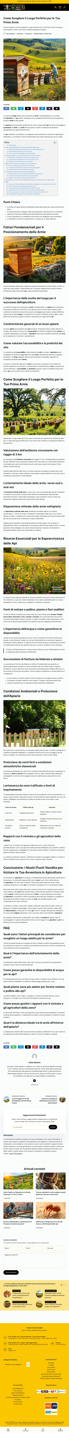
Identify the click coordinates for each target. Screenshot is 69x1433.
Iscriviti (52, 1127)
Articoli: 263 (34, 1084)
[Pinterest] (35, 108)
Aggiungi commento (12, 1255)
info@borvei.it (12, 1350)
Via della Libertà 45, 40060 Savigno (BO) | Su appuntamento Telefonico (28, 1344)
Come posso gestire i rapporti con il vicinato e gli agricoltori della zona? (28, 192)
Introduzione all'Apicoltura (42, 33)
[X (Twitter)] (28, 108)
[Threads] (57, 108)
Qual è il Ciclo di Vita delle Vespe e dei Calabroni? (53, 1305)
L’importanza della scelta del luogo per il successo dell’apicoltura (26, 149)
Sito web (50, 1248)
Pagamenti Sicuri (17, 1395)
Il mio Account (17, 1391)
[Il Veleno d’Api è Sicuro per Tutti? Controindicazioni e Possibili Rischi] (7, 1294)
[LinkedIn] (42, 108)
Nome (7, 1248)
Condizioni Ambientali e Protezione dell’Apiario (20, 171)
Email (28, 1248)
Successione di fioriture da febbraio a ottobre (21, 169)
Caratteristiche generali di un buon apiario (20, 151)
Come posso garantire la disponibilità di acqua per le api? (24, 188)
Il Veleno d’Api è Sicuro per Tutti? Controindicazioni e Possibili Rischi (21, 1295)
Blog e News (51, 1372)
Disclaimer (17, 1399)
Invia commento (11, 1272)
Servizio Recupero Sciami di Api (51, 1374)
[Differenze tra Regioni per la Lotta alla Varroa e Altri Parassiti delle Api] (51, 1210)
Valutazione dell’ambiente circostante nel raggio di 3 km (24, 157)
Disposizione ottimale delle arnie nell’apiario (21, 161)
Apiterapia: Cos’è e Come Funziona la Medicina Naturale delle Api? (55, 1295)
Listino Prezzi (51, 1369)
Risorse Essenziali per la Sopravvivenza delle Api (21, 163)
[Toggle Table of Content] (54, 142)
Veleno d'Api (16, 1290)
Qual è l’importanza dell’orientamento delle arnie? (22, 186)
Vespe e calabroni (50, 1302)
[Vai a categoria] (28, 1364)
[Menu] (64, 7)
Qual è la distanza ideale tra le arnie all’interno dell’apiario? (25, 194)
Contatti (51, 1365)
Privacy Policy (17, 1402)
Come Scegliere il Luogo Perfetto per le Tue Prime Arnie (23, 155)
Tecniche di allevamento (19, 1302)
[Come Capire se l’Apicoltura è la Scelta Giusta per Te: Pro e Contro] (18, 1181)
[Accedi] (55, 7)
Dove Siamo (51, 1367)
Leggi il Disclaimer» (16, 1153)
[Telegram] (21, 108)
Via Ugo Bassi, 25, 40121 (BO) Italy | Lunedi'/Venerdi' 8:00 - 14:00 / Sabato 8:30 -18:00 (32, 1338)
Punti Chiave (12, 145)
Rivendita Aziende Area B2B (51, 1376)
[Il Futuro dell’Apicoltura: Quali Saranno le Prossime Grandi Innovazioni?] (18, 1210)
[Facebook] (6, 108)
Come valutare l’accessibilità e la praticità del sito (22, 153)
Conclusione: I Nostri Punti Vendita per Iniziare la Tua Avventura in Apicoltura (30, 180)
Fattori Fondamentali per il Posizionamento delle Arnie (22, 147)
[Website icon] (34, 1080)
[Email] (49, 108)
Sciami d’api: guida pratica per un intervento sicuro (22, 1305)
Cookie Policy (17, 1404)
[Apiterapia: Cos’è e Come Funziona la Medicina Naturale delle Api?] (39, 1294)
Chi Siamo (51, 1363)
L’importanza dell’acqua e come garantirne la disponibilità (24, 167)
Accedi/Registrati (17, 1388)
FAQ (7, 182)
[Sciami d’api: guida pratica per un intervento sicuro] (7, 1304)
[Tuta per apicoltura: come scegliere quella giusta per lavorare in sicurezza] (51, 1181)
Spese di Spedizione (17, 1393)
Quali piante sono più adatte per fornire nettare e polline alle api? (27, 190)
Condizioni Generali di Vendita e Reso (18, 1397)
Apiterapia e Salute (51, 1290)
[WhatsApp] (13, 108)
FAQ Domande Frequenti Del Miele (51, 1378)
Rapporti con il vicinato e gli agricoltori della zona (22, 177)
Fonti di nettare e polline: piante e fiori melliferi (21, 165)
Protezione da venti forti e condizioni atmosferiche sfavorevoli (26, 173)
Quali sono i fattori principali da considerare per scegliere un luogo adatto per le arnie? (32, 184)
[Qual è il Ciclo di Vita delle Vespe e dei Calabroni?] (39, 1304)
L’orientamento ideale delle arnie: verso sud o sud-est (24, 159)
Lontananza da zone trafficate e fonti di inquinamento (24, 175)
